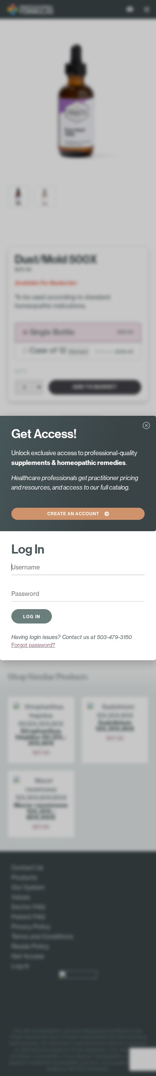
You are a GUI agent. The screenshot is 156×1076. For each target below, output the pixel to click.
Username (21, 568)
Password (20, 594)
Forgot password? (33, 645)
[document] (78, 538)
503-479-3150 (114, 637)
